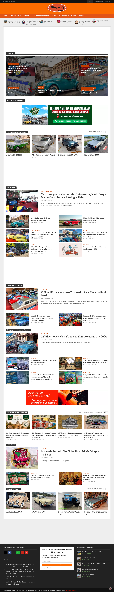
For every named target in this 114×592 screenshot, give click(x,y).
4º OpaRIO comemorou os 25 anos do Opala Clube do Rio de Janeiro (91, 71)
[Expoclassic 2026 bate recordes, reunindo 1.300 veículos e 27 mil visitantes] (70, 319)
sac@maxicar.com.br (71, 590)
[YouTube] (26, 552)
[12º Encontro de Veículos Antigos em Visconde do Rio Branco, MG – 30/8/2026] (44, 422)
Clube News (44, 448)
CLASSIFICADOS (12, 489)
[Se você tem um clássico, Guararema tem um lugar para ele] (17, 363)
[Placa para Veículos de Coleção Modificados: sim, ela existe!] (20, 86)
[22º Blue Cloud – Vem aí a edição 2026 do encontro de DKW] (22, 343)
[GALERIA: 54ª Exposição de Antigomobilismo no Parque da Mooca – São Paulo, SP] (17, 250)
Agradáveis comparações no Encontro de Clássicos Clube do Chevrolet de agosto (42, 318)
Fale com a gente (99, 1)
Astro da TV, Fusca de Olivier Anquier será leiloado (48, 21)
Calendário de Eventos (41, 16)
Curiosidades (86, 244)
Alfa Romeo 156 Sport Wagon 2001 (17, 156)
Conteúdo (27, 16)
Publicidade (107, 1)
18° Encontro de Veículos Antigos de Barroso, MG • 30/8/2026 (70, 434)
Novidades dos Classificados (16, 132)
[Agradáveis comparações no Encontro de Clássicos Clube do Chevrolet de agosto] (17, 319)
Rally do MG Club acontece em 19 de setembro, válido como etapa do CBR (95, 377)
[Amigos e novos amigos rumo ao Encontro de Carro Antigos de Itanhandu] (70, 478)
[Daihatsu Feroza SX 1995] (44, 144)
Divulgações (44, 334)
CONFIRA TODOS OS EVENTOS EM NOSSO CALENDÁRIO (90, 412)
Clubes (54, 16)
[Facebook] (9, 552)
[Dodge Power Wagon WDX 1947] (44, 501)
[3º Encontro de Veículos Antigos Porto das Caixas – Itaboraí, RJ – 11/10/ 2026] (5, 21)
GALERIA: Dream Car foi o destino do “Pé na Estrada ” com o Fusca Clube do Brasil (95, 234)
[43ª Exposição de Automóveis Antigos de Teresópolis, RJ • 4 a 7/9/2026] (76, 22)
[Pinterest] (22, 552)
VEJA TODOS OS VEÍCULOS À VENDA (94, 131)
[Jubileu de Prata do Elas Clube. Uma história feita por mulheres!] (58, 21)
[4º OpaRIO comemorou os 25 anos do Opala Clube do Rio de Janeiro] (93, 66)
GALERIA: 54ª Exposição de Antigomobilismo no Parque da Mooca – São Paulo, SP (41, 249)
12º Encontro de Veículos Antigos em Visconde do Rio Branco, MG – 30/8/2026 (44, 435)
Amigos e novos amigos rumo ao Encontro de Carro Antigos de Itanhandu (94, 477)
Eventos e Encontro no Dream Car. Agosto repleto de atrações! (42, 476)
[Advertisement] (57, 40)
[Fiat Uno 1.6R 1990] (70, 144)
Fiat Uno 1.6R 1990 (65, 155)
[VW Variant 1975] (18, 501)
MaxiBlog (40, 87)
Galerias (85, 230)
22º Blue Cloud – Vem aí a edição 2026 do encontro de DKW (74, 336)
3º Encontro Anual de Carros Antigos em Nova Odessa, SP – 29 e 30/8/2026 (96, 435)
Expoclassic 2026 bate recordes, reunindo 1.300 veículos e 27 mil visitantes (94, 318)
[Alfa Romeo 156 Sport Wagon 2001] (18, 144)
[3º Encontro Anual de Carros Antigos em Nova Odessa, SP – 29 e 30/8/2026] (96, 422)
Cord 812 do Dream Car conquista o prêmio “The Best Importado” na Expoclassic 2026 (43, 234)
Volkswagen (85, 88)
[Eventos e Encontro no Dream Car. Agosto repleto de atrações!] (17, 478)
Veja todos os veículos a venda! (94, 488)
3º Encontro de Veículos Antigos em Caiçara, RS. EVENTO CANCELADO (95, 361)
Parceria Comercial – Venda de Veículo (71, 16)
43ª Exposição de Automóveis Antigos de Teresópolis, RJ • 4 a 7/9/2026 (84, 22)
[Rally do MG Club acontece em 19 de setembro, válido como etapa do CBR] (70, 378)
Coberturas (85, 66)
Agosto (10, 431)
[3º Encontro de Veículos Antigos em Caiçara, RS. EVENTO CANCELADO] (70, 363)
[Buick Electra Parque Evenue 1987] (70, 501)
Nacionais (84, 90)
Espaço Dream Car (13, 64)
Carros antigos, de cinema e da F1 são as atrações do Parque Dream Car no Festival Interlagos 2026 (32, 22)
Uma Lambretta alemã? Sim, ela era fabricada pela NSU (95, 248)
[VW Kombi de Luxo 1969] (93, 86)
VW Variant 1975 (12, 512)
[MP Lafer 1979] (96, 144)
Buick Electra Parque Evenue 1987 (69, 513)
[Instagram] (5, 552)
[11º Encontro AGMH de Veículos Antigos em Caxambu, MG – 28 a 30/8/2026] (18, 422)
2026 (7, 431)
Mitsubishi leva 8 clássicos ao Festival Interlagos (102, 21)
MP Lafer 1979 (90, 155)
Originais (91, 90)
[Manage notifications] (110, 588)
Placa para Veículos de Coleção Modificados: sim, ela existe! (18, 92)
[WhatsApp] (18, 552)
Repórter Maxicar (13, 88)
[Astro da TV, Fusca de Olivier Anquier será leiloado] (41, 21)
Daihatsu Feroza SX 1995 (42, 155)
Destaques (93, 88)
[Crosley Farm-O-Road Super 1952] (96, 501)
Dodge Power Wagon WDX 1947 (42, 513)
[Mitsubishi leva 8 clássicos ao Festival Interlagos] (94, 21)
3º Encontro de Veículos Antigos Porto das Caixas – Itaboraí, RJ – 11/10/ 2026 (14, 21)
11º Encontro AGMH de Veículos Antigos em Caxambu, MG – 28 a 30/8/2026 (17, 435)
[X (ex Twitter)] (14, 552)
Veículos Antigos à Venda (13, 16)
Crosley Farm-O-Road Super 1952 (95, 513)
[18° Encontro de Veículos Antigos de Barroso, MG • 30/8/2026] (70, 422)
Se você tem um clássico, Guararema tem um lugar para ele (43, 361)
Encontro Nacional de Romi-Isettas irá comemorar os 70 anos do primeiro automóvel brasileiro (43, 377)
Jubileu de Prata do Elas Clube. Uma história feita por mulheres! (66, 21)
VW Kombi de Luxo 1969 (89, 93)
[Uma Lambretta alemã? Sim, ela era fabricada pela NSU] (70, 250)
